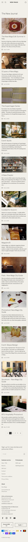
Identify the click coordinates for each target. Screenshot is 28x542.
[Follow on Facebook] (3, 518)
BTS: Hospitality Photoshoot (12, 414)
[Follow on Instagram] (7, 518)
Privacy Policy (5, 479)
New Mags (4, 487)
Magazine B (6, 243)
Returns (3, 465)
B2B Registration (20, 465)
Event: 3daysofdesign (10, 345)
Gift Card (4, 468)
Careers (4, 473)
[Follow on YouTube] (14, 518)
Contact (4, 471)
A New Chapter (7, 175)
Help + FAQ (4, 463)
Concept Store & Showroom (6, 490)
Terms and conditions (7, 476)
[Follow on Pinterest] (10, 518)
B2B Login (18, 463)
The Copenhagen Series (11, 106)
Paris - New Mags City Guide (12, 275)
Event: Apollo (6, 141)
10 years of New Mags (10, 71)
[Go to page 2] (20, 433)
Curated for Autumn (9, 210)
